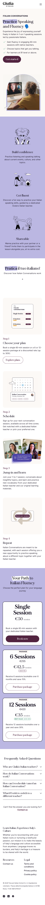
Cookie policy (30, 874)
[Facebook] (13, 896)
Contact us (22, 810)
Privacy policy (30, 870)
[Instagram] (4, 896)
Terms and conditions (29, 865)
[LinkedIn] (8, 896)
